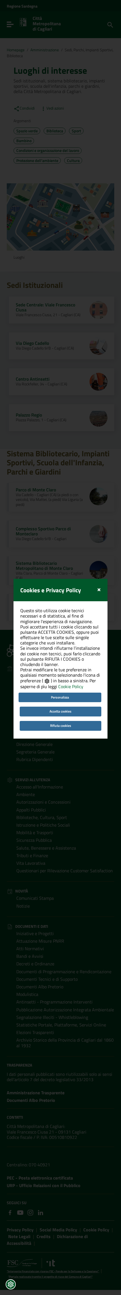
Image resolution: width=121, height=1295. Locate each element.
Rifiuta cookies (60, 725)
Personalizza (60, 697)
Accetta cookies (60, 711)
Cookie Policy (70, 686)
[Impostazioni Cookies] (11, 1284)
